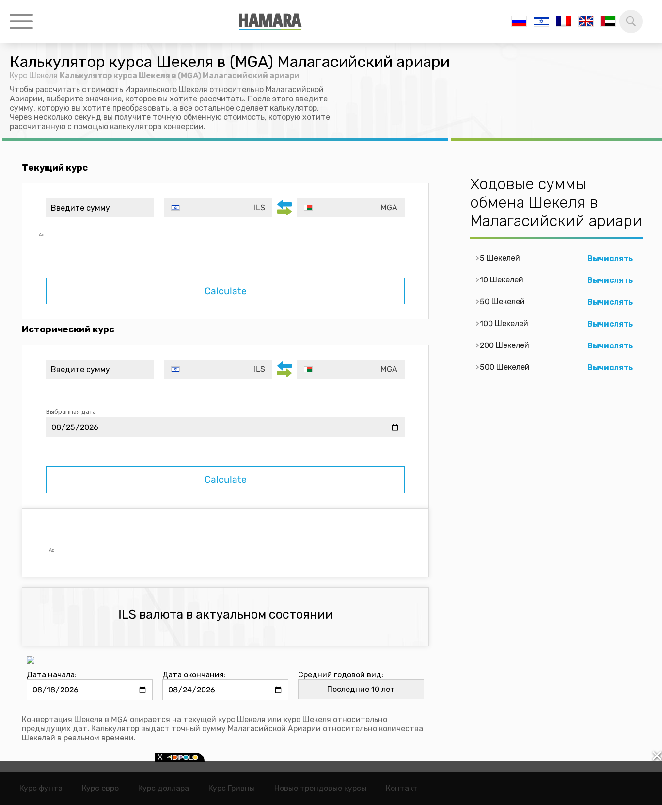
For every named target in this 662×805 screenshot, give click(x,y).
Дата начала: (52, 674)
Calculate (226, 290)
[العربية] (608, 21)
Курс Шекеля (34, 75)
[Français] (563, 21)
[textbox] (218, 207)
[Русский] (519, 21)
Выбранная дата (71, 411)
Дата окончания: (194, 674)
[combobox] (218, 207)
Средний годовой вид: (340, 674)
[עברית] (541, 21)
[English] (586, 21)
